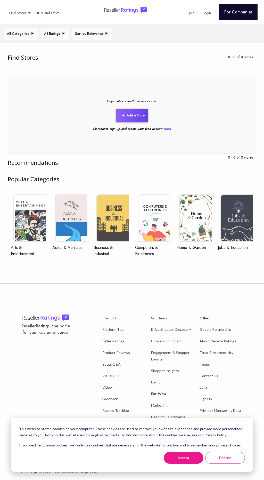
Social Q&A (111, 364)
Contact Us (209, 376)
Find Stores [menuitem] (17, 12)
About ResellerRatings (218, 341)
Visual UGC (111, 376)
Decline (225, 457)
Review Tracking (115, 410)
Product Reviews (116, 352)
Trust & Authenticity (216, 352)
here (167, 128)
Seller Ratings (113, 341)
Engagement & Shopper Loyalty (170, 355)
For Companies (238, 12)
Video (107, 387)
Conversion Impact (166, 341)
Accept (183, 457)
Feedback (110, 399)
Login (204, 387)
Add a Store (136, 115)
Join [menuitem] (191, 12)
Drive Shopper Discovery (171, 329)
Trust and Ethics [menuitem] (47, 12)
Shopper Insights (165, 370)
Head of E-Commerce (168, 417)
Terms (205, 364)
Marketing (159, 405)
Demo (156, 382)
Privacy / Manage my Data (220, 410)
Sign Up (206, 399)
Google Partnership (215, 329)
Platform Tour (113, 329)
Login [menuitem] (207, 12)
